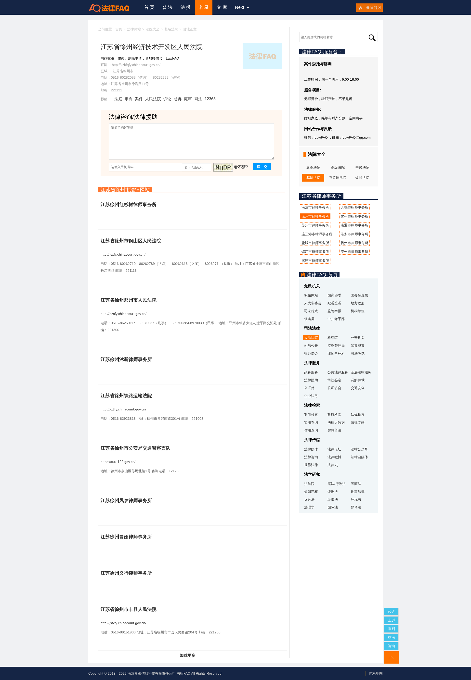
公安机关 (358, 338)
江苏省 (118, 71)
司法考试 (358, 353)
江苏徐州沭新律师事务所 (126, 359)
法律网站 (134, 29)
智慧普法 (334, 430)
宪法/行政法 (336, 484)
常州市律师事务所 (354, 216)
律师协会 (311, 353)
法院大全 (152, 29)
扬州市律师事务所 (354, 243)
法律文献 (358, 422)
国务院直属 (359, 295)
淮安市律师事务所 (354, 234)
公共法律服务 (337, 372)
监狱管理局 (336, 345)
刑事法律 (358, 492)
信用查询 (311, 430)
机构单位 (358, 311)
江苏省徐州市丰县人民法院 (129, 609)
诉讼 (167, 99)
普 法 (167, 7)
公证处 (309, 388)
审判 (128, 99)
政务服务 (311, 372)
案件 (139, 99)
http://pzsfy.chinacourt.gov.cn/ (123, 314)
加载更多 (188, 655)
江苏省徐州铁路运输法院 (126, 395)
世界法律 (311, 465)
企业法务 (311, 396)
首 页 (149, 7)
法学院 (309, 484)
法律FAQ (183, 673)
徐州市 (128, 71)
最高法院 (313, 167)
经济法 (332, 499)
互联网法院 (337, 178)
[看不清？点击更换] (223, 167)
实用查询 (311, 422)
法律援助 (311, 380)
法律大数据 (336, 422)
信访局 (309, 319)
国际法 (332, 507)
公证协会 (334, 388)
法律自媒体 (359, 457)
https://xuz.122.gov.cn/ (118, 462)
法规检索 (358, 415)
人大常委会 (312, 303)
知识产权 (311, 492)
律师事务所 (336, 353)
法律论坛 (334, 449)
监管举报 (334, 311)
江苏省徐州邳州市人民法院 (129, 300)
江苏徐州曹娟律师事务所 (126, 536)
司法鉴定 (334, 380)
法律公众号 (359, 449)
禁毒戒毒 (358, 345)
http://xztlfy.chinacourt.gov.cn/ (123, 409)
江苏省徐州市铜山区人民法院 (131, 240)
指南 (391, 637)
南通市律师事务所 (354, 225)
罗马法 (356, 507)
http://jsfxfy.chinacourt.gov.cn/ (123, 623)
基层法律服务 (361, 372)
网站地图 (376, 673)
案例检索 (311, 415)
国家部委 (334, 295)
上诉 (391, 620)
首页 (118, 29)
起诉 (178, 99)
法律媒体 (311, 449)
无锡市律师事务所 (354, 207)
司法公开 (311, 345)
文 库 (222, 7)
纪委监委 (334, 303)
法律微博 (334, 457)
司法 (198, 99)
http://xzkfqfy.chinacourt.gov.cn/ (136, 65)
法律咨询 (373, 7)
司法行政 (311, 311)
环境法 (356, 499)
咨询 (391, 646)
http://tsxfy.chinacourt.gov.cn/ (123, 254)
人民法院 (153, 99)
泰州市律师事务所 (354, 252)
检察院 (332, 338)
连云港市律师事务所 (316, 234)
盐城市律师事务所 (315, 243)
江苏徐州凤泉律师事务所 (126, 500)
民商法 (356, 484)
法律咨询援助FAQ (112, 7)
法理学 (309, 507)
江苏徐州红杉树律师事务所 (129, 204)
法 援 (186, 7)
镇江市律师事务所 (315, 252)
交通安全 (358, 388)
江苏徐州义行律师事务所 (126, 573)
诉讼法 (309, 499)
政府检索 (334, 415)
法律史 (332, 465)
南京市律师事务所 (315, 207)
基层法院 (171, 29)
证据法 (332, 492)
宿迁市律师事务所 (315, 261)
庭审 (188, 99)
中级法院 (362, 167)
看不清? (241, 167)
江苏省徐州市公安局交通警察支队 (135, 448)
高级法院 (338, 167)
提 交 (262, 167)
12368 (210, 99)
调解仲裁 (358, 380)
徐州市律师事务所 (315, 216)
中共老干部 (336, 319)
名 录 (204, 7)
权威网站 (311, 295)
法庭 (118, 99)
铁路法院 (362, 178)
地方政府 (358, 303)
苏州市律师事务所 (315, 225)
